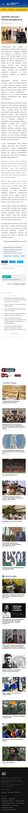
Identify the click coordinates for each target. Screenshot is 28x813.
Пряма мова (20, 803)
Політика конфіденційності (7, 786)
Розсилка (17, 792)
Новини (4, 9)
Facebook (16, 256)
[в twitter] (20, 262)
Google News (8, 256)
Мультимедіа (6, 805)
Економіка (15, 805)
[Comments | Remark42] (14, 275)
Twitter (23, 256)
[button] (3, 4)
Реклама (10, 792)
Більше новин (13, 333)
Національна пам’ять (8, 803)
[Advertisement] (14, 352)
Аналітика (11, 9)
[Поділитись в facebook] (4, 262)
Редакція (4, 792)
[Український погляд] (4, 773)
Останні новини (6, 293)
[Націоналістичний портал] (7, 375)
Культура (4, 807)
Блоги (11, 807)
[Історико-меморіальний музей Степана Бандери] (21, 375)
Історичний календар (8, 809)
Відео (4, 599)
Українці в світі (19, 801)
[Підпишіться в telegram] (12, 262)
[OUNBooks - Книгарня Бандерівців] (14, 370)
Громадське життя (21, 9)
